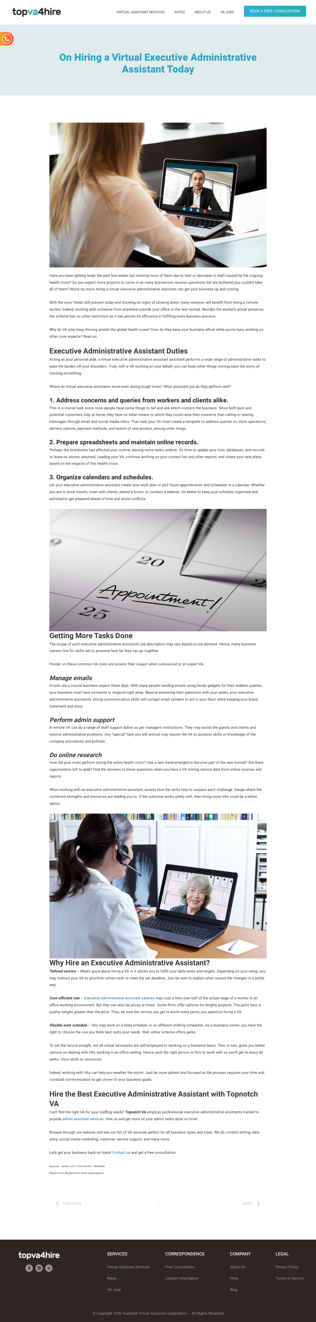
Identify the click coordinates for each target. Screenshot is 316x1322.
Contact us (121, 1152)
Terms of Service (290, 1278)
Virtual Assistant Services (140, 12)
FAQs (234, 1278)
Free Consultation (180, 1267)
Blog (233, 1289)
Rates (180, 12)
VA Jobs (227, 12)
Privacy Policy (287, 1267)
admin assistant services (83, 1119)
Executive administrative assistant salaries (119, 998)
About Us (203, 12)
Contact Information (181, 1278)
